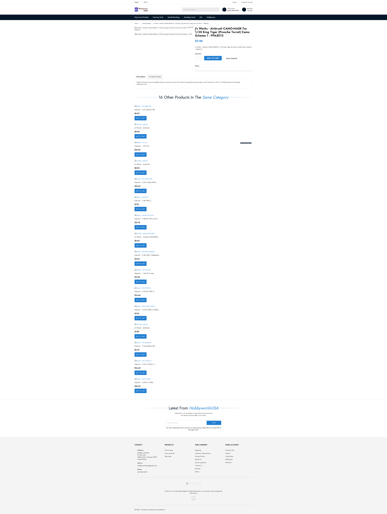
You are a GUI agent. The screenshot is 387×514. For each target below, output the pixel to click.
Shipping (198, 450)
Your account (232, 445)
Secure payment (200, 463)
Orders (227, 453)
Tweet (207, 66)
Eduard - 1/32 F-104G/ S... (145, 364)
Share (202, 66)
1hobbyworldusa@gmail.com (147, 466)
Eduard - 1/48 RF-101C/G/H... (147, 219)
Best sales (168, 456)
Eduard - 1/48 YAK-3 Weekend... (147, 255)
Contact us (198, 466)
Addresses (229, 459)
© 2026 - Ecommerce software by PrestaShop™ (150, 510)
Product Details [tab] (155, 77)
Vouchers (228, 463)
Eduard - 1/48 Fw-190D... (144, 382)
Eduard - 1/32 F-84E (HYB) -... (146, 182)
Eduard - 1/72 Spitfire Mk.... (146, 110)
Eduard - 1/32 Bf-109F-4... (145, 291)
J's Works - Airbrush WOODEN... (147, 237)
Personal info (229, 450)
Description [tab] (140, 77)
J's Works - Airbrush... (143, 128)
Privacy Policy (200, 456)
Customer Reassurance (203, 453)
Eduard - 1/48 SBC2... (143, 200)
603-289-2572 (142, 472)
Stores (197, 472)
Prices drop (169, 450)
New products (170, 453)
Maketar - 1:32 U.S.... (143, 146)
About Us (198, 459)
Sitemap (197, 469)
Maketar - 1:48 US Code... (145, 273)
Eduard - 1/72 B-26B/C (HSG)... (147, 310)
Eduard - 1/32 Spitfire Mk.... (146, 346)
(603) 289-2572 (233, 10)
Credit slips (229, 456)
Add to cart (213, 58)
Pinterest (213, 66)
